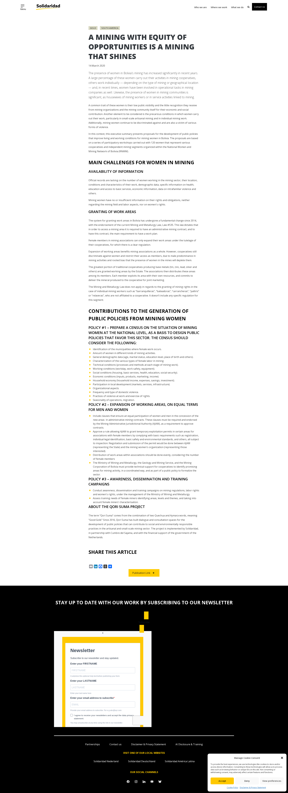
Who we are (200, 7)
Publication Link (141, 573)
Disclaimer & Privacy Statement (253, 787)
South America (109, 28)
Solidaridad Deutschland (141, 761)
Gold (93, 28)
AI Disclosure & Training (189, 744)
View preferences (271, 780)
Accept (222, 780)
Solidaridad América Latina (180, 761)
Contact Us (259, 6)
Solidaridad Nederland (106, 761)
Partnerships (92, 744)
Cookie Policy (232, 787)
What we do (237, 7)
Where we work (219, 7)
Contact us (116, 744)
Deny (247, 780)
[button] (282, 757)
